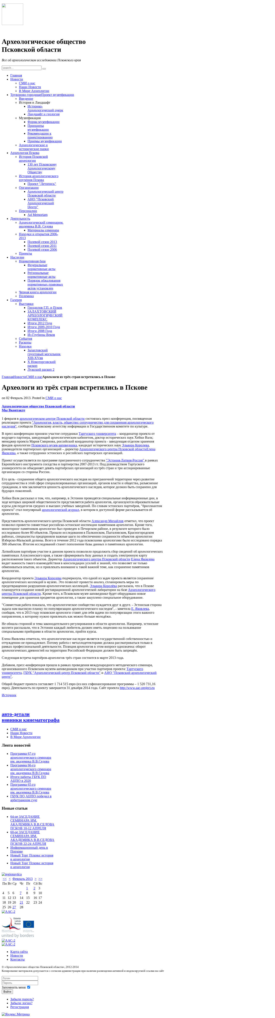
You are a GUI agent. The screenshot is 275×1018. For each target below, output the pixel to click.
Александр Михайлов (108, 521)
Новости (19, 377)
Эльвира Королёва (103, 586)
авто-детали (16, 714)
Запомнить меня (14, 987)
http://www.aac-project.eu (137, 688)
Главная (7, 377)
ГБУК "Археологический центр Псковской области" (62, 673)
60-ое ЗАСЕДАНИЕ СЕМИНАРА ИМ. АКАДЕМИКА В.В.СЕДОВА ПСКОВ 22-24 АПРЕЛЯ (32, 838)
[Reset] (44, 68)
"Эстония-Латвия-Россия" (125, 460)
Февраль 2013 (22, 879)
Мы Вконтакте (13, 410)
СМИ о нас (34, 377)
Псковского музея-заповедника (54, 445)
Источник (9, 695)
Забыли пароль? (22, 999)
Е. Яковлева (140, 608)
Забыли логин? (21, 1003)
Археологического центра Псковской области (113, 449)
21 (21, 902)
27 (14, 907)
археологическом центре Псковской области (52, 418)
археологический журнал (60, 510)
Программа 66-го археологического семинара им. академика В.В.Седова (30, 769)
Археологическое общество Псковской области (38, 406)
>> (40, 879)
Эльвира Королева (135, 445)
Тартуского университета (97, 433)
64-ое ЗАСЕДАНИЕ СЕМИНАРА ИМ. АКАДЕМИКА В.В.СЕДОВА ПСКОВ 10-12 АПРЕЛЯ (32, 822)
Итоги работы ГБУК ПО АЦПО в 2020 (28, 779)
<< (5, 879)
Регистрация (19, 1007)
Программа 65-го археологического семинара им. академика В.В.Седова (30, 788)
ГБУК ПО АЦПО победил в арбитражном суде (31, 798)
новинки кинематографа (31, 720)
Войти (7, 991)
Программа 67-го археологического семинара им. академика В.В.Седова (30, 757)
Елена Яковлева (142, 559)
